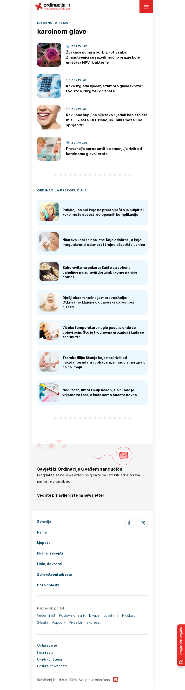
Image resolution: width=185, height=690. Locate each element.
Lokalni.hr (111, 615)
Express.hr (95, 622)
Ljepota (44, 543)
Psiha (42, 532)
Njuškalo (129, 615)
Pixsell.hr (76, 622)
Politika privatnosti (52, 666)
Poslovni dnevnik (72, 615)
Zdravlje (44, 522)
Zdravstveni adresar (54, 574)
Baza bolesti (48, 585)
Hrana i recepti (50, 553)
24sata (42, 622)
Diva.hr (94, 615)
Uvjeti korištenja (50, 659)
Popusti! (58, 622)
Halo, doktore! (49, 564)
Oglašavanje (47, 645)
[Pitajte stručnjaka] (181, 645)
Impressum (46, 652)
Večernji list (46, 615)
